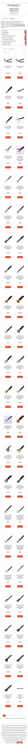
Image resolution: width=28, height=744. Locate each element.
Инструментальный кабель (8, 36)
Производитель (5, 18)
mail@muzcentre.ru (14, 11)
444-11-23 (14, 10)
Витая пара (5, 34)
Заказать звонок (14, 13)
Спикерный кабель (6, 42)
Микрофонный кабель (7, 37)
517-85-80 (14, 8)
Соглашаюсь (19, 742)
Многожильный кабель (7, 39)
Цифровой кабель (6, 44)
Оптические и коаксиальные (9, 41)
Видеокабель (5, 32)
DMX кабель (5, 30)
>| (21, 715)
